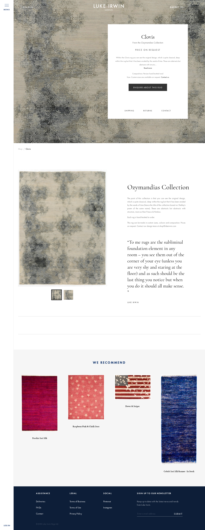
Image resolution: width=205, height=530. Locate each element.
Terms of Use (75, 507)
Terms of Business (77, 501)
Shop (20, 149)
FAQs (38, 507)
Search (28, 7)
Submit (178, 513)
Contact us (165, 77)
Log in (7, 525)
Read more (148, 68)
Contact (39, 513)
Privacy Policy (76, 513)
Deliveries (40, 501)
